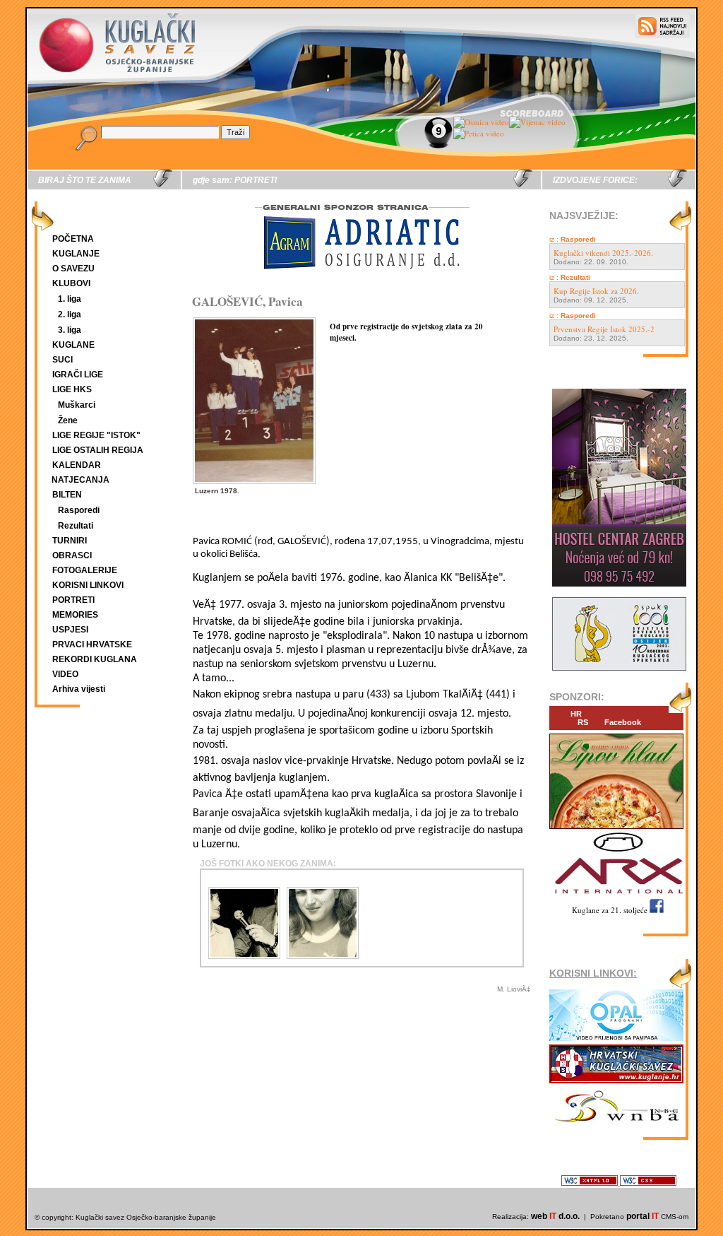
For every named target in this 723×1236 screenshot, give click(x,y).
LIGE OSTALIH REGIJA (97, 450)
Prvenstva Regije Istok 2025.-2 (604, 329)
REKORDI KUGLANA (94, 659)
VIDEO (65, 674)
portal (642, 1216)
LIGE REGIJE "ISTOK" (96, 435)
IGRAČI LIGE (77, 374)
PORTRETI (73, 600)
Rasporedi (79, 510)
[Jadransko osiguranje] (361, 282)
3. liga (69, 330)
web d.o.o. (555, 1216)
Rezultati (75, 526)
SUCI (62, 360)
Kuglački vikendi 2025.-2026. (603, 252)
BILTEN (67, 495)
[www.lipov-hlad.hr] (616, 829)
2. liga (69, 314)
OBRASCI (72, 555)
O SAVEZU (73, 268)
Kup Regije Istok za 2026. (596, 291)
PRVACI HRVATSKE (92, 644)
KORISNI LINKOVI (88, 585)
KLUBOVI (71, 283)
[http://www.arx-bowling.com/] (616, 895)
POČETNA (73, 239)
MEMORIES (75, 615)
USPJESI (70, 630)
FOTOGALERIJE (84, 570)
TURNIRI (69, 541)
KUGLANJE (76, 254)
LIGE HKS (72, 389)
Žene (68, 420)
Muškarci (76, 405)
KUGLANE (73, 345)
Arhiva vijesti (78, 689)
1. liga (69, 299)
